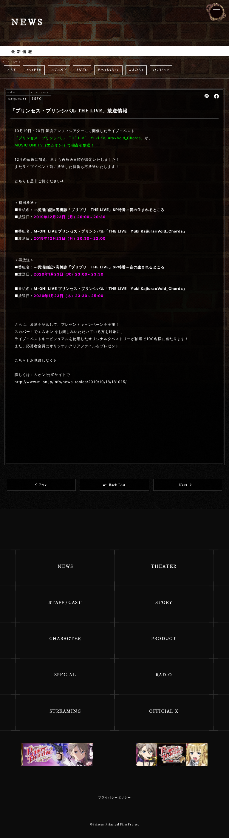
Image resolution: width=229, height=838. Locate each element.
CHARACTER (65, 639)
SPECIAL (65, 675)
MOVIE (33, 70)
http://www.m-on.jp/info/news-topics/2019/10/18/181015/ (71, 382)
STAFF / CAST (65, 602)
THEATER (164, 566)
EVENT (59, 70)
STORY (163, 602)
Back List (117, 485)
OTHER (161, 70)
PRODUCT (108, 70)
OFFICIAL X (164, 711)
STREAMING (65, 711)
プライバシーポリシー (114, 797)
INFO (82, 70)
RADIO (136, 70)
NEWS (65, 566)
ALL (12, 70)
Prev (43, 485)
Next (183, 485)
